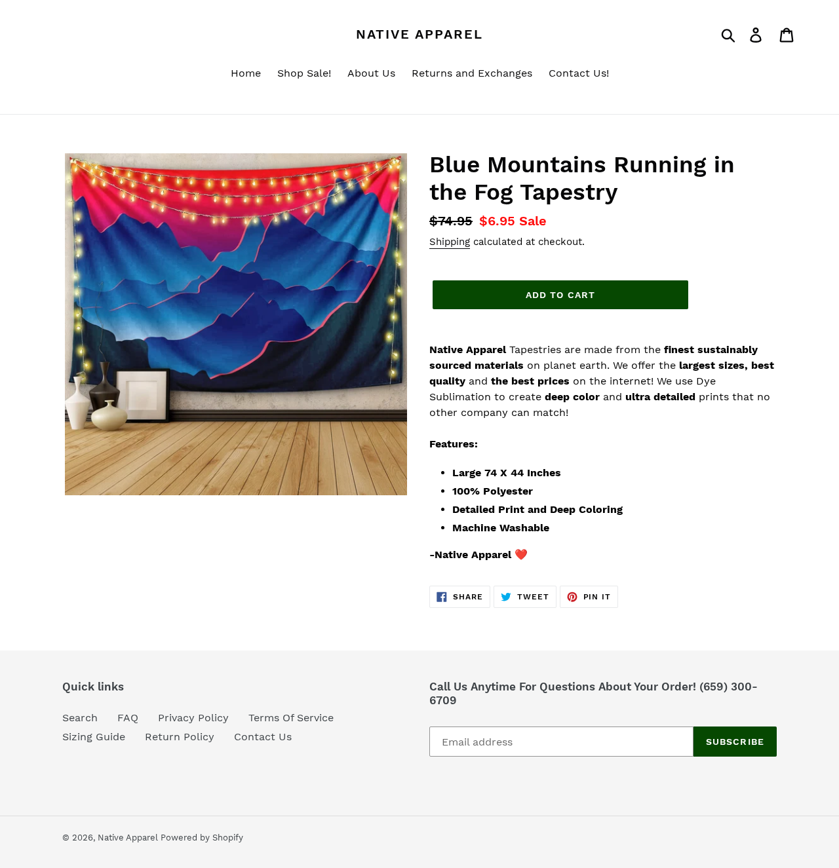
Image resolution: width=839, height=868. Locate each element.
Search (80, 717)
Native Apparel (419, 34)
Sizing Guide (93, 736)
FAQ (127, 717)
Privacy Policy (193, 717)
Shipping (449, 242)
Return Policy (179, 736)
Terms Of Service (291, 717)
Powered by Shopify (202, 837)
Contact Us (263, 736)
